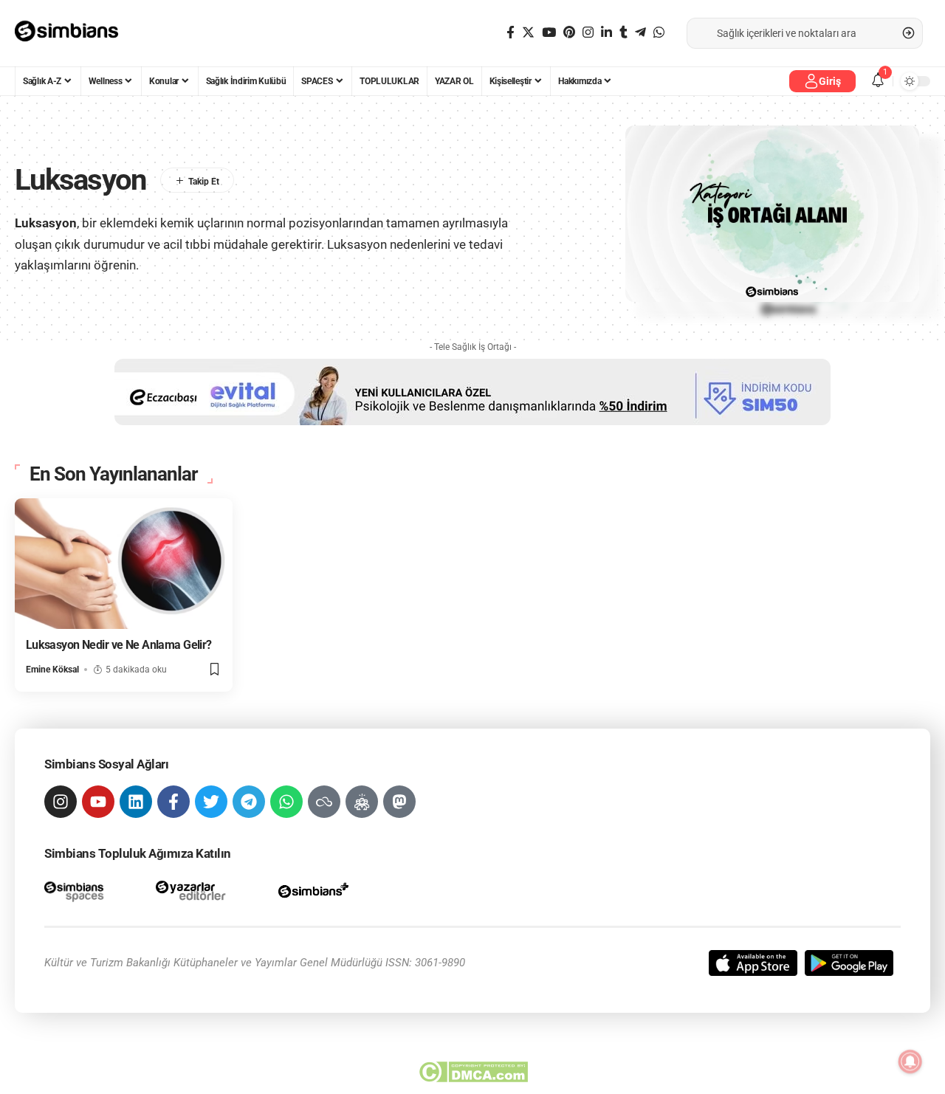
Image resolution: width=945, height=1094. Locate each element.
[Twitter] (528, 33)
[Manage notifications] (910, 1061)
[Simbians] (73, 33)
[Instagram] (588, 33)
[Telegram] (640, 33)
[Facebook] (510, 33)
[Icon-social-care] (362, 801)
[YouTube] (549, 33)
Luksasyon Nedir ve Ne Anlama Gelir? (119, 645)
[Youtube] (98, 801)
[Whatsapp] (286, 801)
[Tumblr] (623, 33)
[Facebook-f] (173, 801)
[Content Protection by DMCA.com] (473, 1072)
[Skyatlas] (324, 801)
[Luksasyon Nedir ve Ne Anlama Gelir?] (124, 563)
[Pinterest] (569, 33)
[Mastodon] (399, 801)
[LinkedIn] (606, 33)
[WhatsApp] (659, 33)
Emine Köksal (52, 669)
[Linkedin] (136, 801)
